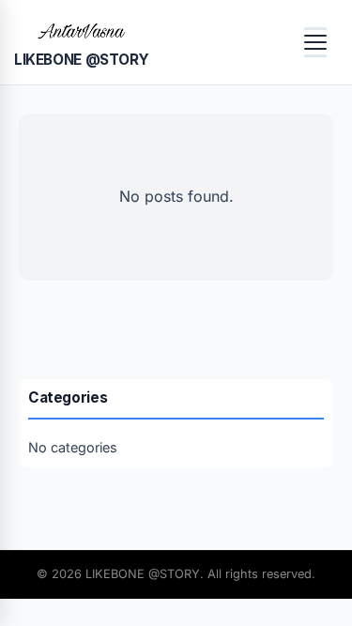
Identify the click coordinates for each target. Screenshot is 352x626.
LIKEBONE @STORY (81, 60)
